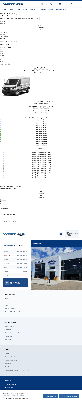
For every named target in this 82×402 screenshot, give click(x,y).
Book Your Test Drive (41, 103)
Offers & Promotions (41, 73)
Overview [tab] (3, 200)
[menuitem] (6, 9)
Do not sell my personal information (17, 398)
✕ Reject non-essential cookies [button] (69, 396)
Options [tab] (2, 204)
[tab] (41, 21)
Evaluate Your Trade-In (41, 108)
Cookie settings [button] (19, 395)
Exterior (2, 21)
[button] (42, 4)
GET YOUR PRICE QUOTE (8, 41)
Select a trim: (4, 18)
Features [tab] (3, 202)
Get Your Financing (41, 113)
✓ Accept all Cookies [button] (50, 396)
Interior (2, 23)
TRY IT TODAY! (5, 44)
